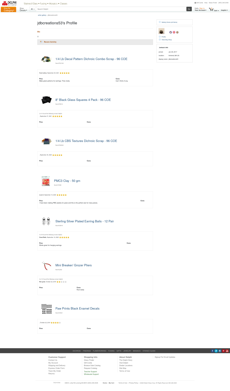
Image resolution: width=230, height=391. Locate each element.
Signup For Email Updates (165, 357)
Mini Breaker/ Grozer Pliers (73, 265)
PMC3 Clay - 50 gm (67, 180)
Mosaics (53, 4)
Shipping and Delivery (56, 365)
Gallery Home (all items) (169, 22)
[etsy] (177, 32)
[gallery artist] (170, 32)
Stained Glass (31, 4)
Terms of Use (124, 371)
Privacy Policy (133, 383)
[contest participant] (173, 32)
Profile (164, 37)
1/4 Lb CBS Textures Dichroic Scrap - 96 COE (86, 140)
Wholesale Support (91, 374)
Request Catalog (90, 368)
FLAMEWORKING (99, 351)
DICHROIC (77, 351)
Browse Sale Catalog (92, 365)
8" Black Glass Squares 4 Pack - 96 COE (83, 99)
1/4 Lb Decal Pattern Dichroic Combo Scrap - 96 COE (91, 59)
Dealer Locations (125, 365)
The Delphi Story (125, 360)
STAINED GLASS (149, 351)
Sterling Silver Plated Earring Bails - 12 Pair (84, 221)
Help (205, 3)
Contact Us (52, 360)
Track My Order (54, 371)
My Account (53, 362)
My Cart (111, 383)
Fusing (43, 4)
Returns (51, 373)
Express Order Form (56, 368)
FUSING (111, 351)
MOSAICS (137, 351)
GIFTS (119, 351)
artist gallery (42, 15)
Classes (63, 4)
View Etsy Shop (167, 40)
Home (105, 383)
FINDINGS (87, 351)
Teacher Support (90, 371)
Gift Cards (199, 3)
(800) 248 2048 (223, 3)
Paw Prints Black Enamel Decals (77, 308)
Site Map (122, 368)
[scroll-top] (226, 384)
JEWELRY (127, 351)
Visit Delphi (123, 362)
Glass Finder (213, 3)
